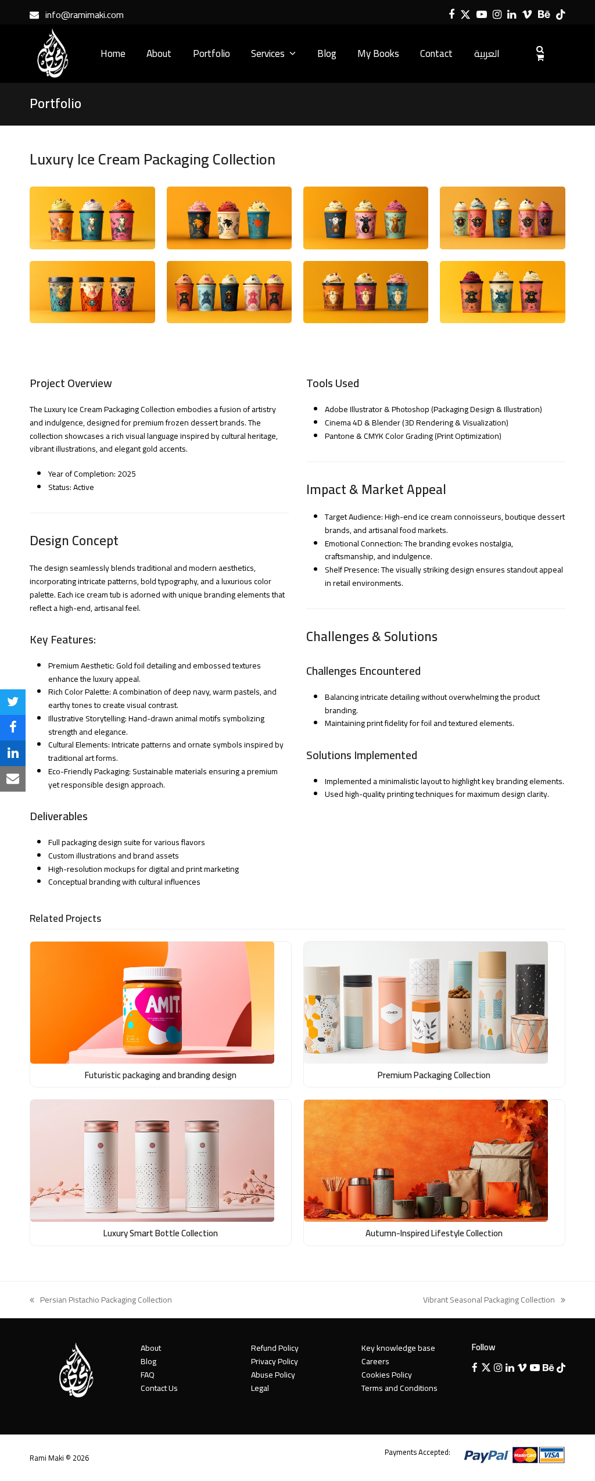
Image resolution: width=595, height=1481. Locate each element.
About (151, 1347)
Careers (375, 1361)
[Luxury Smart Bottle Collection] (152, 1160)
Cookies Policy (386, 1374)
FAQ (148, 1374)
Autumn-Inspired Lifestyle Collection (434, 1233)
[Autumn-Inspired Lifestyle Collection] (426, 1160)
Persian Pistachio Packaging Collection (101, 1300)
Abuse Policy (273, 1374)
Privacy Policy (274, 1361)
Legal (260, 1388)
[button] (13, 702)
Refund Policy (275, 1347)
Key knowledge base (398, 1347)
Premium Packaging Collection (434, 1075)
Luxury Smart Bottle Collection (160, 1233)
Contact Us (159, 1388)
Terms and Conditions (399, 1388)
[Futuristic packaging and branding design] (152, 1001)
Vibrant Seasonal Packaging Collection (489, 1300)
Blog (148, 1361)
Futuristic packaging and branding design (160, 1075)
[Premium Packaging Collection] (426, 1001)
